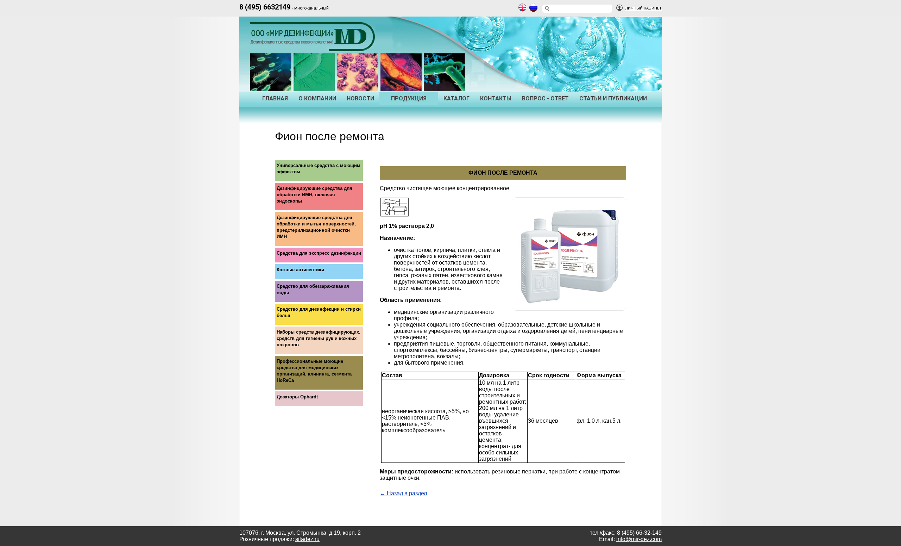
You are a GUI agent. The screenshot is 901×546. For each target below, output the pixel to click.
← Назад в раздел (403, 493)
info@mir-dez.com (639, 539)
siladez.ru (307, 539)
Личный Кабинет (643, 8)
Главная (275, 98)
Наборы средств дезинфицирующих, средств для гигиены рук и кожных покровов (318, 338)
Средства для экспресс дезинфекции (319, 253)
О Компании (317, 98)
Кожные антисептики (300, 269)
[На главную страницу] (314, 44)
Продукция (409, 98)
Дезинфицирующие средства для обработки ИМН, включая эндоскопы (314, 195)
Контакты (495, 98)
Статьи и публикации (613, 98)
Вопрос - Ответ (545, 98)
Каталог (456, 98)
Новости (360, 98)
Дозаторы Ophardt (297, 396)
